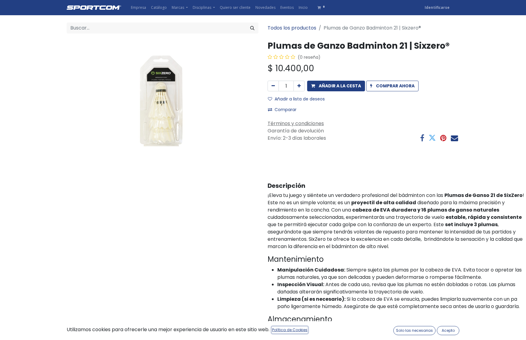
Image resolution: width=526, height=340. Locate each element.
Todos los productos (292, 27)
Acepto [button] (448, 330)
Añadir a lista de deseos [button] (300, 99)
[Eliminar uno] (273, 86)
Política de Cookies (289, 329)
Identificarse (437, 7)
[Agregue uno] (299, 86)
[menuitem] (138, 7)
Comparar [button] (285, 110)
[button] (336, 86)
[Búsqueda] (252, 28)
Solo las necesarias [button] (414, 330)
